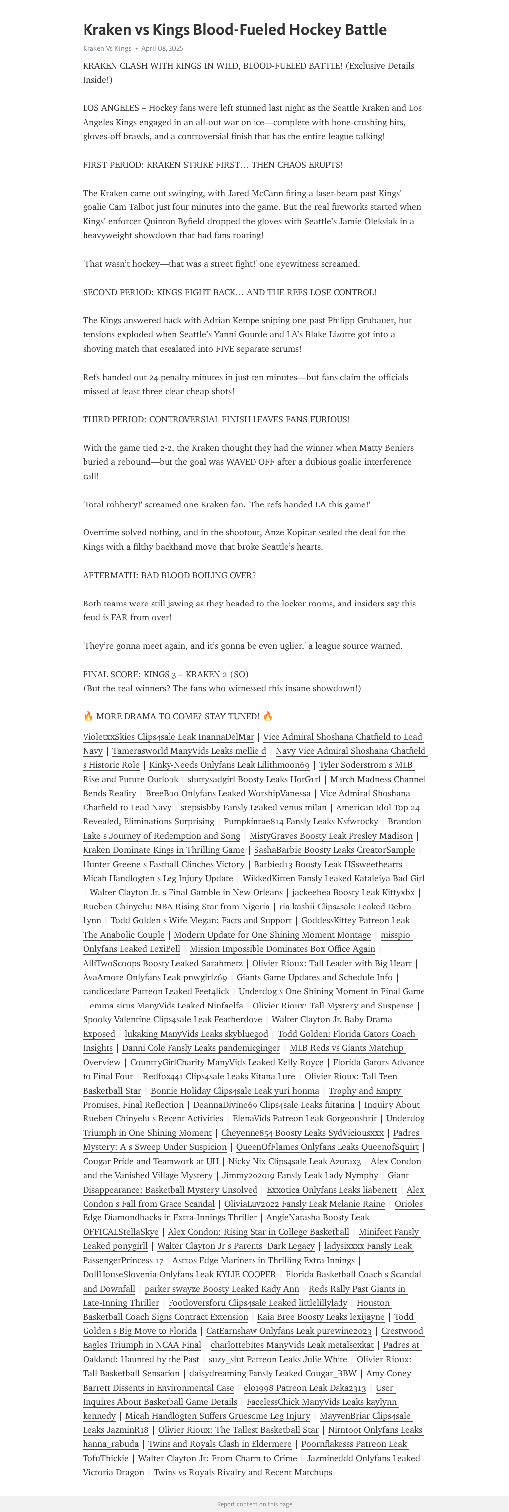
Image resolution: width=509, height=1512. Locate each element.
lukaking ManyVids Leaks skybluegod (196, 1033)
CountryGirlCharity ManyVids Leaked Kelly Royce (227, 1062)
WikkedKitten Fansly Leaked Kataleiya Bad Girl (333, 878)
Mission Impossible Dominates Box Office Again (282, 948)
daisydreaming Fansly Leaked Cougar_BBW (273, 1373)
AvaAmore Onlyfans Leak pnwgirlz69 (155, 977)
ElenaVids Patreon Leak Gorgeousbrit (305, 1118)
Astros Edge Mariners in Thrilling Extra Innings (263, 1260)
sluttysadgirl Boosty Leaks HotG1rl (254, 779)
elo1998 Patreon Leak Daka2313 (305, 1387)
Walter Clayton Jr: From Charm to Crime (217, 1458)
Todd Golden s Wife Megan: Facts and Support (201, 920)
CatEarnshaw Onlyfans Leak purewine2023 (289, 1330)
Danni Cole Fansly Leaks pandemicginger (201, 1047)
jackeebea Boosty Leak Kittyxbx (353, 892)
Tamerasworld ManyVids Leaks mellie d (189, 750)
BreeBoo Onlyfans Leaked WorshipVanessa (228, 793)
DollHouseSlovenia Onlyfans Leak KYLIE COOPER (179, 1274)
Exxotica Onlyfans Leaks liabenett (332, 1189)
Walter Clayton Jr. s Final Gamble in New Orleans (186, 892)
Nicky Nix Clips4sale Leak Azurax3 (294, 1161)
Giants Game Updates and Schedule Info (315, 977)
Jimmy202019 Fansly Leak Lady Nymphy (300, 1175)
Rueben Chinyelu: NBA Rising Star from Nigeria (176, 906)
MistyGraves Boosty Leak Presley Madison (331, 835)
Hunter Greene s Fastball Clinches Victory (164, 864)
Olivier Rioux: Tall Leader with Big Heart (332, 963)
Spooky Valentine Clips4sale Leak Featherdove (172, 1019)
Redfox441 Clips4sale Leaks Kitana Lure (219, 1076)
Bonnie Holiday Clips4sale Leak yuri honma (235, 1090)
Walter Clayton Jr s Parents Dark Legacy (236, 1245)
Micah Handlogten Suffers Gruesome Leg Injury (217, 1416)
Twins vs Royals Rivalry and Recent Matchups (243, 1472)
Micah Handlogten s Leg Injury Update (158, 878)
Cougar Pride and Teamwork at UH (151, 1161)
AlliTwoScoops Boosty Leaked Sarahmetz (163, 963)
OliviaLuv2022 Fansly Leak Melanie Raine (304, 1203)
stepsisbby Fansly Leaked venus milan (254, 807)
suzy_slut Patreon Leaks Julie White (278, 1359)
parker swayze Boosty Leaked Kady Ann (222, 1288)
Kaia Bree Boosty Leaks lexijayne (321, 1316)
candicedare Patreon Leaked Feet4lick (156, 991)
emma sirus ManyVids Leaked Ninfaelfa (166, 1005)
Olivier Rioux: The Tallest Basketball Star (238, 1429)
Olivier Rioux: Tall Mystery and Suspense (333, 1005)
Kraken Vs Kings (107, 48)
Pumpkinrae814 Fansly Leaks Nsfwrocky (301, 821)
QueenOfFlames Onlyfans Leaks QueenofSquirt (327, 1146)
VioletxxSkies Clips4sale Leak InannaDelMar (168, 736)
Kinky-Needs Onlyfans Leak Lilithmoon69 (229, 764)
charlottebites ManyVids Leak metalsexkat (292, 1344)
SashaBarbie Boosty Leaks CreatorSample (334, 849)
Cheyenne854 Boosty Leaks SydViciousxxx (302, 1132)
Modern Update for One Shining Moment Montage (272, 934)
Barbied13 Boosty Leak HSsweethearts (328, 864)
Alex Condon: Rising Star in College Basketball (258, 1231)
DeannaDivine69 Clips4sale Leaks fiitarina (274, 1104)
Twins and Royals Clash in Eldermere (220, 1443)
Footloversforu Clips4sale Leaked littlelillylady (258, 1302)
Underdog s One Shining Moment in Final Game (332, 991)
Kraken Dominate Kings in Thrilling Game (164, 849)
